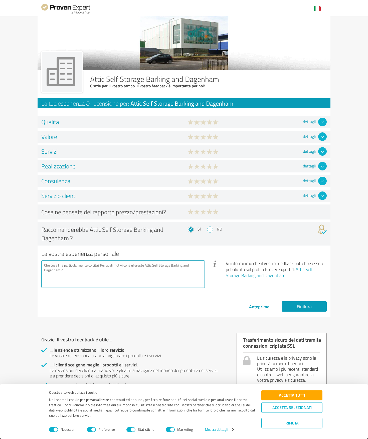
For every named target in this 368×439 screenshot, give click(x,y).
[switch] (91, 429)
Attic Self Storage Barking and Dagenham (269, 272)
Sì (199, 229)
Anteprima (259, 306)
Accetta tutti (292, 395)
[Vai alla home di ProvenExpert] (65, 13)
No (219, 229)
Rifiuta (292, 423)
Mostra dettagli (216, 429)
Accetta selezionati (292, 407)
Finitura (304, 306)
